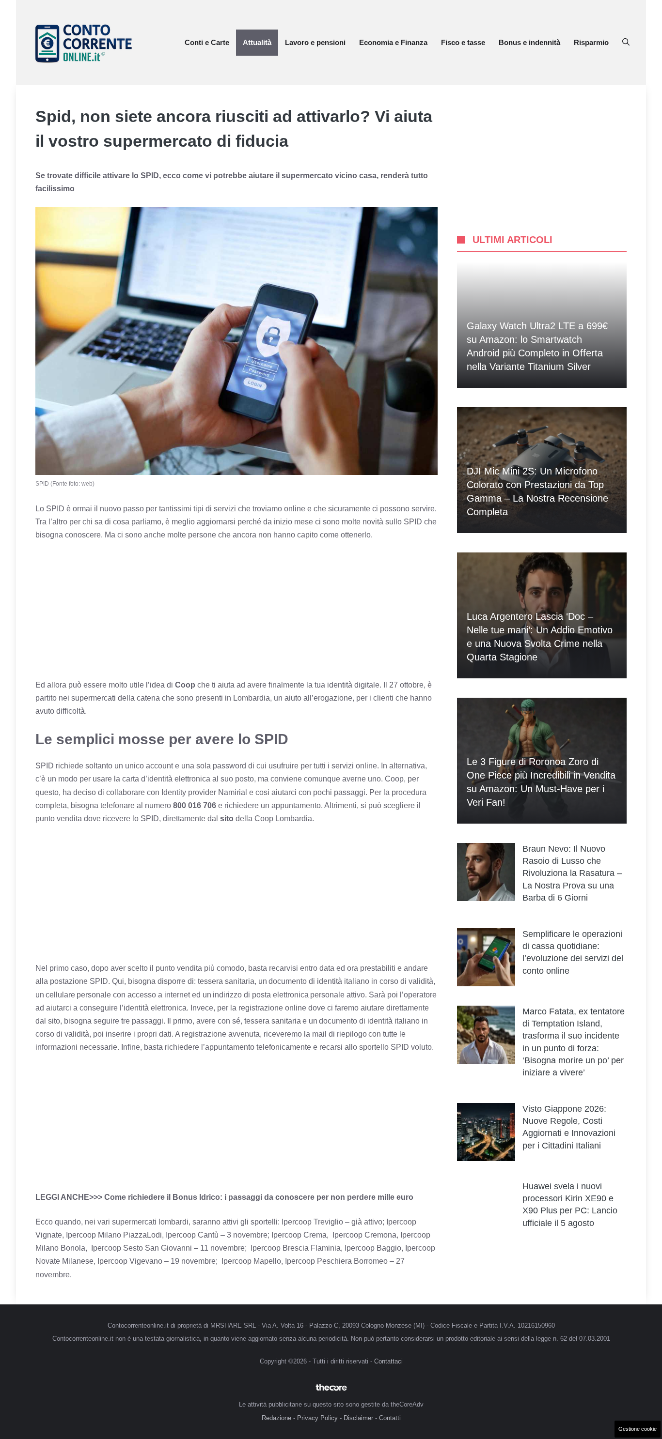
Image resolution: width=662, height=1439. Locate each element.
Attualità (257, 42)
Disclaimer (358, 1418)
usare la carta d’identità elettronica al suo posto (173, 779)
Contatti (390, 1418)
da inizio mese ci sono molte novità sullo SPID (342, 522)
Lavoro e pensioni (315, 42)
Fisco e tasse (463, 42)
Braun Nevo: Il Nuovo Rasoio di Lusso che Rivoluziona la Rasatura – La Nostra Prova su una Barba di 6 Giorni (572, 873)
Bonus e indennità (529, 42)
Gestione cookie (637, 1429)
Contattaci (388, 1361)
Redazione (276, 1418)
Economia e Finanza (393, 42)
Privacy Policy (317, 1418)
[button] (625, 43)
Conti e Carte (207, 42)
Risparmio (591, 42)
